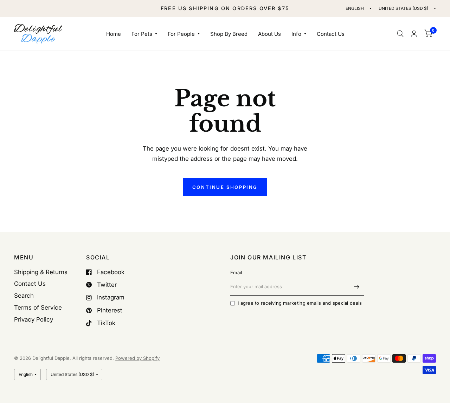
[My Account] (414, 34)
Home (113, 34)
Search (24, 295)
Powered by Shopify (137, 358)
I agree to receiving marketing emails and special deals (300, 303)
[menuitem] (113, 34)
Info (296, 34)
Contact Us (331, 34)
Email (236, 272)
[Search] (400, 34)
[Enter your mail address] (357, 286)
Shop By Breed (229, 34)
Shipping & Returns (41, 272)
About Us (269, 34)
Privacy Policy (33, 319)
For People (181, 34)
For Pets (141, 34)
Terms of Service (38, 307)
